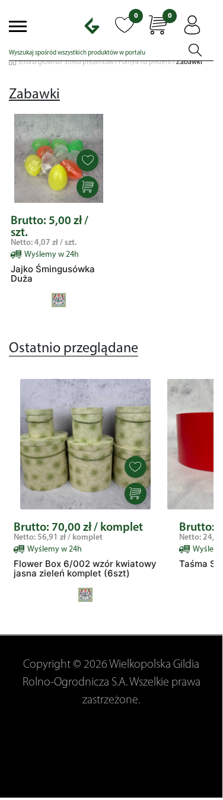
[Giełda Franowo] (96, 25)
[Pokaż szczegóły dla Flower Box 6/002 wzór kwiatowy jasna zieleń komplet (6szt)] (85, 444)
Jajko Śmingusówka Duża (53, 273)
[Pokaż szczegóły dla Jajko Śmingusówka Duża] (58, 158)
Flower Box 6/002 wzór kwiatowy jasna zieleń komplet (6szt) (85, 568)
